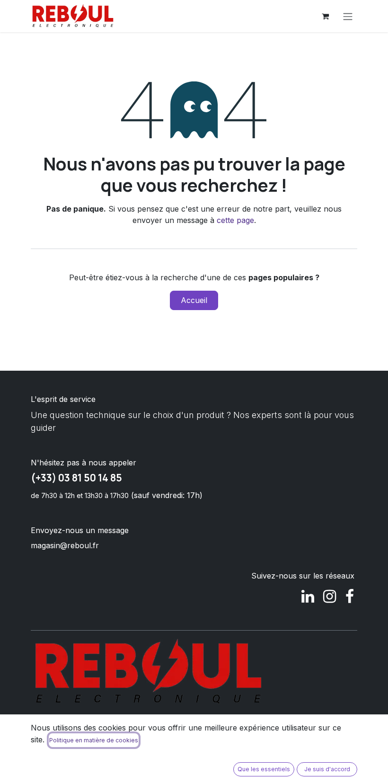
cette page (235, 220)
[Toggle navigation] (347, 16)
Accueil (194, 300)
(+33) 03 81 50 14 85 (76, 477)
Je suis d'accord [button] (327, 769)
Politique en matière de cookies (93, 740)
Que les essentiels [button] (264, 769)
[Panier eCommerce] (325, 16)
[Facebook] (350, 596)
